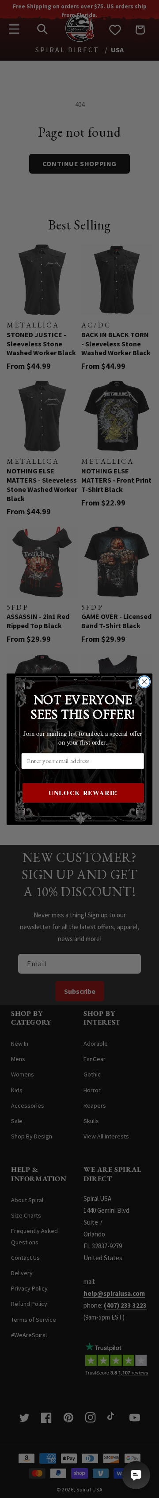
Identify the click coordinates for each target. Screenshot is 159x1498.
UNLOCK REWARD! (83, 792)
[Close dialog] (144, 681)
